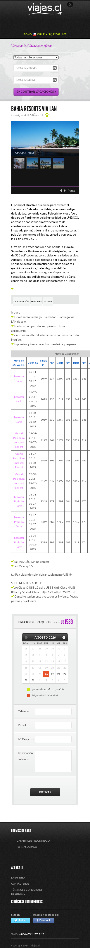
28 (58, 673)
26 (46, 673)
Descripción (21, 301)
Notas (48, 301)
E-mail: (22, 725)
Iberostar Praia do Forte (19, 501)
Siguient (65, 190)
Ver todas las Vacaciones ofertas (31, 46)
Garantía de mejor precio (33, 840)
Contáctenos (20, 883)
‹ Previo (61, 190)
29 (64, 673)
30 (26, 680)
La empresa (18, 877)
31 (33, 680)
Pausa (72, 190)
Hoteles (36, 301)
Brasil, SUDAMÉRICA (27, 115)
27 (52, 673)
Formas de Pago (27, 846)
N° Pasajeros (26, 739)
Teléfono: (23, 711)
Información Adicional (25, 756)
